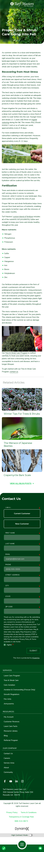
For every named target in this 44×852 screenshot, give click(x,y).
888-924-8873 (21, 821)
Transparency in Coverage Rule (21, 817)
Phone (8, 564)
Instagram (22, 781)
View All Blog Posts (20, 483)
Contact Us (40, 848)
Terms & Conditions (28, 812)
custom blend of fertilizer (23, 216)
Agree (10, 644)
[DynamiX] (22, 828)
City (7, 586)
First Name (10, 533)
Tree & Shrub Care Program (16, 353)
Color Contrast (31, 835)
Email (7, 554)
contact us (14, 371)
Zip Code (9, 607)
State (7, 596)
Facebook (5, 781)
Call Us (4, 848)
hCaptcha (35, 658)
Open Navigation (22, 844)
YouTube (11, 781)
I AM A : (8, 507)
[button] (22, 670)
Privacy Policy (11, 812)
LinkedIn (16, 781)
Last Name (10, 544)
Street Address (12, 575)
